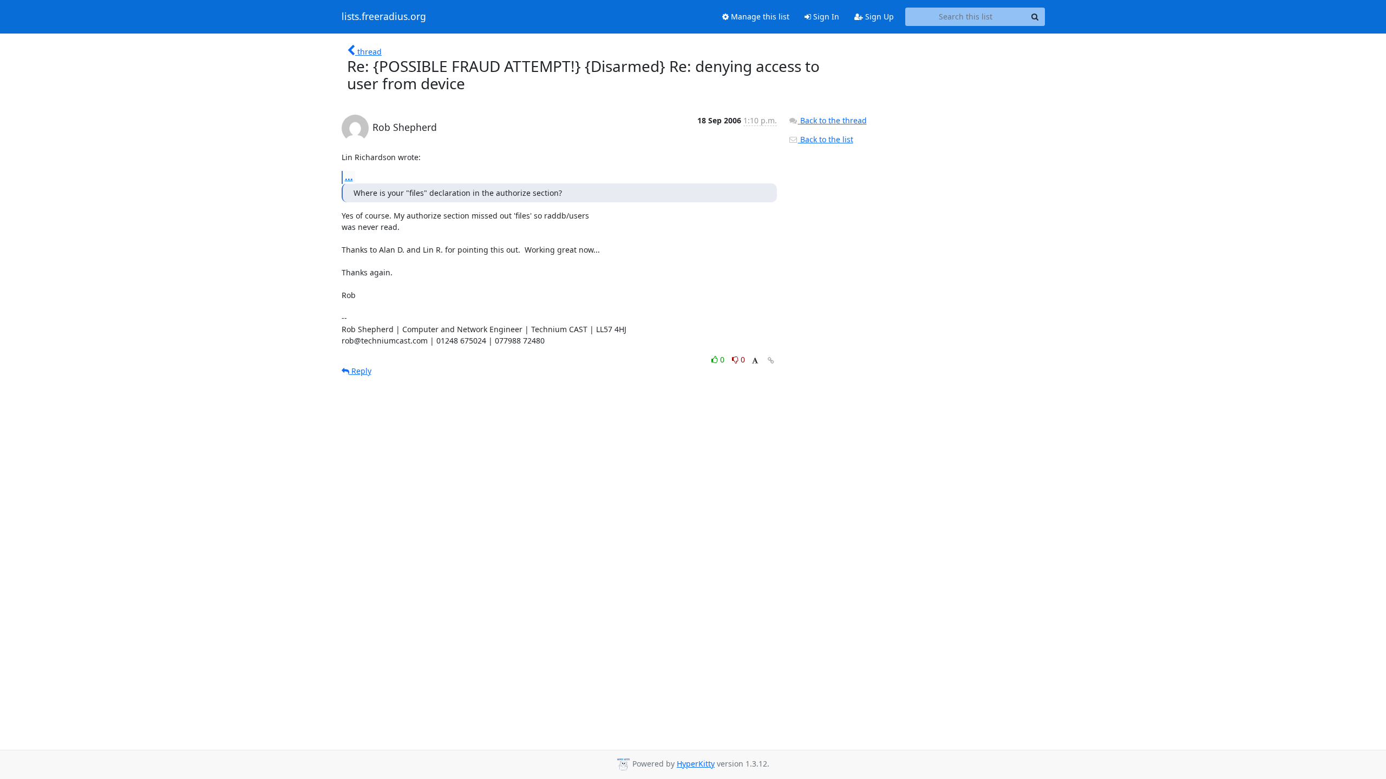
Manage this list (759, 16)
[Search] (1035, 17)
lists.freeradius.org (384, 16)
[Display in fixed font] (755, 361)
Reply (360, 371)
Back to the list (825, 139)
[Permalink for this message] (771, 360)
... (349, 177)
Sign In (825, 16)
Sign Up (878, 16)
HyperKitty (696, 763)
